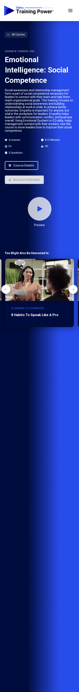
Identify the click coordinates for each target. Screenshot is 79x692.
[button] (70, 10)
